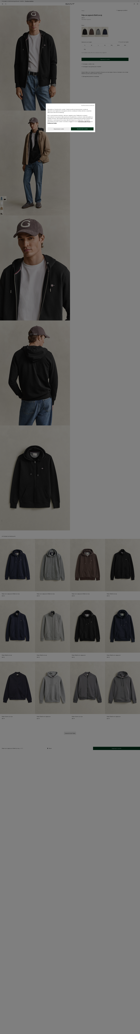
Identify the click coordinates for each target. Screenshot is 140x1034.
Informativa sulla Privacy (84, 121)
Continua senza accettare (87, 105)
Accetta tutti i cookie (82, 128)
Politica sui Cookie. (52, 123)
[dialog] (70, 117)
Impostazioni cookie (59, 129)
